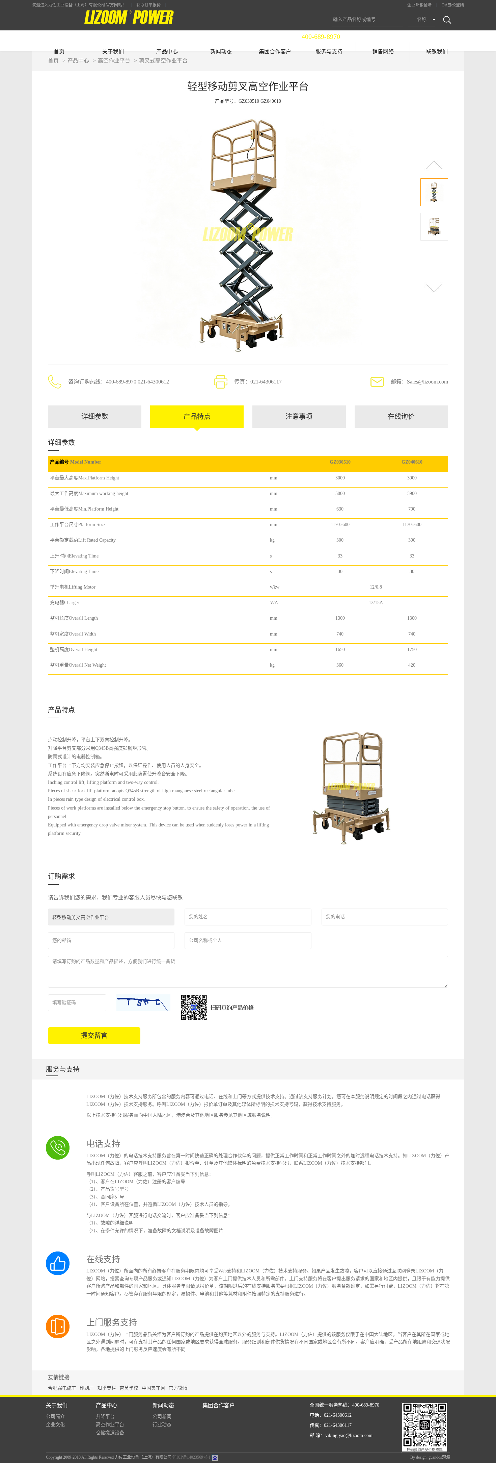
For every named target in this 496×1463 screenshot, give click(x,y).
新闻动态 (221, 51)
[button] (434, 164)
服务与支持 (328, 51)
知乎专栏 (106, 1388)
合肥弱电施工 (62, 1388)
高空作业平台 (110, 1424)
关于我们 (113, 51)
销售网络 (383, 51)
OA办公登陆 (453, 5)
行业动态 (162, 1424)
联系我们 (437, 51)
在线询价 (401, 416)
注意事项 (298, 416)
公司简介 (55, 1416)
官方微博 (178, 1388)
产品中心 (167, 51)
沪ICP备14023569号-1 (191, 1457)
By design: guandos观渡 (430, 1457)
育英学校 (128, 1388)
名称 (421, 19)
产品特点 (197, 416)
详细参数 (94, 416)
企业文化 (55, 1424)
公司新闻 (162, 1416)
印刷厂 (87, 1388)
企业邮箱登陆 (419, 5)
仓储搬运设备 (110, 1432)
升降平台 (105, 1416)
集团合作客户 (275, 51)
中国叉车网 (153, 1388)
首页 (59, 51)
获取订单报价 (148, 5)
